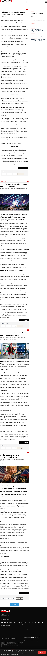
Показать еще (15, 604)
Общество (4, 9)
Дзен (4, 173)
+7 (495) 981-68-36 (5, 617)
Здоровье (34, 622)
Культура (8, 624)
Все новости (13, 629)
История (30, 624)
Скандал (8, 625)
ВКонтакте (9, 173)
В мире (15, 622)
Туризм (3, 624)
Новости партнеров (25, 629)
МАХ (15, 173)
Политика (3, 622)
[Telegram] (40, 2)
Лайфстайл (40, 622)
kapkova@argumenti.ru (35, 638)
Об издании (3, 629)
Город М (18, 624)
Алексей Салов (13, 339)
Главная (8, 629)
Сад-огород (24, 624)
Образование (36, 624)
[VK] (43, 2)
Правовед (13, 624)
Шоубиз (25, 622)
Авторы (18, 629)
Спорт (29, 622)
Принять (42, 652)
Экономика (9, 622)
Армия (41, 624)
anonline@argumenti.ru (5, 619)
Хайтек (3, 625)
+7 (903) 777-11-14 (34, 637)
